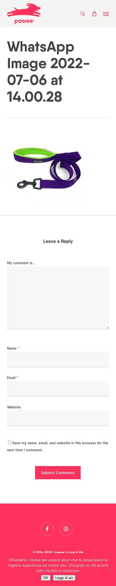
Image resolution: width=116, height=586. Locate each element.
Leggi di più (64, 578)
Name (13, 348)
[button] (106, 13)
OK (45, 578)
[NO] (109, 569)
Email (12, 377)
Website (14, 407)
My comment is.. (21, 262)
